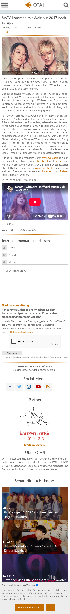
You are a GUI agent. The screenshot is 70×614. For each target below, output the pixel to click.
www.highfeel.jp (45, 168)
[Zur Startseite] (35, 5)
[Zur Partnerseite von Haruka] (35, 417)
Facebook (42, 161)
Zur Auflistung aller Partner (35, 445)
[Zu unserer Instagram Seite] (29, 387)
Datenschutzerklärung (21, 331)
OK (50, 607)
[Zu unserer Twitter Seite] (19, 387)
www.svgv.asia (50, 157)
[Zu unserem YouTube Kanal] (38, 387)
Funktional (7, 585)
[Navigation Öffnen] (4, 5)
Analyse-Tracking (26, 585)
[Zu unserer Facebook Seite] (10, 387)
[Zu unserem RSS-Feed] (48, 387)
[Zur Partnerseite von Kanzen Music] (35, 435)
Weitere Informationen (29, 607)
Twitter (59, 161)
